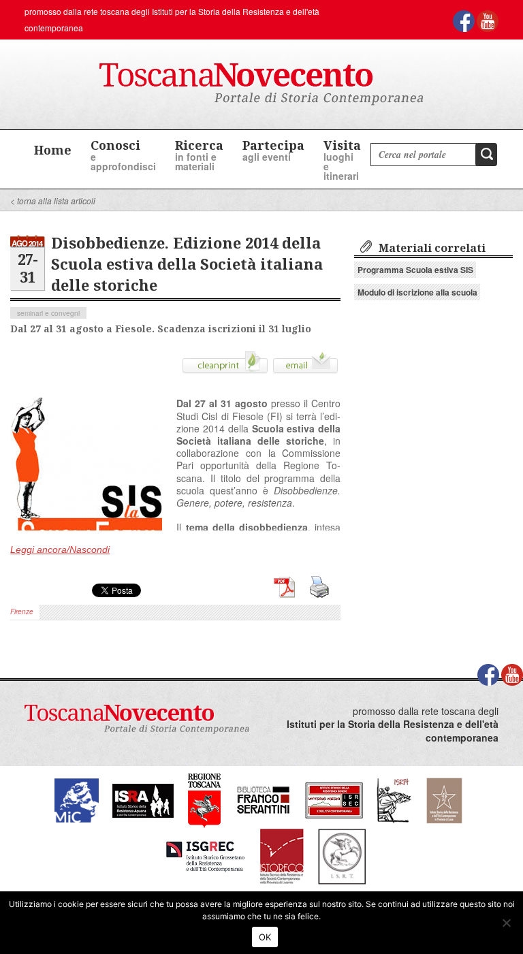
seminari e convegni (48, 313)
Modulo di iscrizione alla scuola (417, 292)
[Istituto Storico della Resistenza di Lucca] (444, 799)
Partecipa (273, 150)
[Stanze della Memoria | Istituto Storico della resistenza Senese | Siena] (334, 799)
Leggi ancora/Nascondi (60, 549)
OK (265, 937)
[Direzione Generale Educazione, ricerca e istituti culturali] (76, 799)
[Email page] (305, 367)
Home (53, 150)
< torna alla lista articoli (52, 200)
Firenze (21, 611)
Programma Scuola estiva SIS (415, 270)
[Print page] (225, 367)
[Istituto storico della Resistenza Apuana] (143, 799)
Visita (342, 159)
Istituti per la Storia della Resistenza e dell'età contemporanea (392, 731)
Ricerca (199, 155)
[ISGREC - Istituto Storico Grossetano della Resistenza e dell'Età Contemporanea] (205, 855)
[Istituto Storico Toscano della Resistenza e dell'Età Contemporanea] (342, 855)
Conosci (123, 155)
